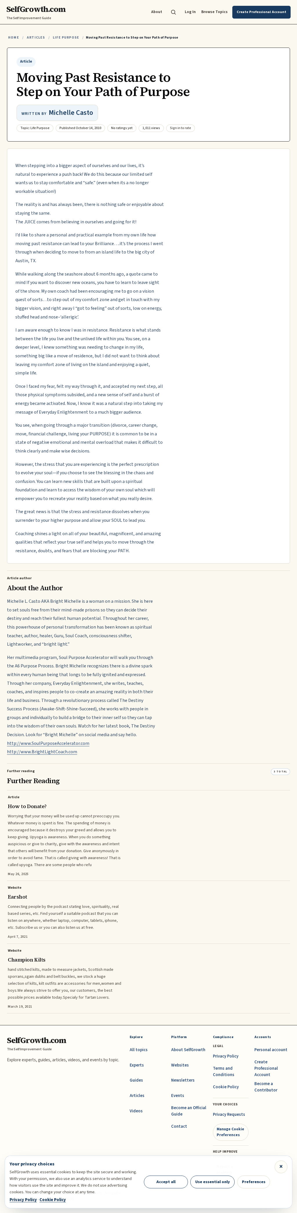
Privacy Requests (229, 1114)
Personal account (270, 1050)
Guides (136, 1080)
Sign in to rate (180, 128)
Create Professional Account (266, 1068)
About (156, 12)
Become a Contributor (265, 1087)
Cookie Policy (226, 1087)
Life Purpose (66, 37)
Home (13, 37)
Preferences (253, 1182)
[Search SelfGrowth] (173, 12)
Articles (36, 37)
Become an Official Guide (188, 1111)
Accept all (165, 1182)
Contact (179, 1126)
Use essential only (212, 1182)
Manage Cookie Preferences (230, 1132)
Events (177, 1096)
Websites (180, 1065)
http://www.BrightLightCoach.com (42, 752)
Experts (137, 1065)
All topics (139, 1050)
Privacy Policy (225, 1056)
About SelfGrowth (188, 1050)
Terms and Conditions (223, 1071)
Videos (136, 1111)
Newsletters (183, 1080)
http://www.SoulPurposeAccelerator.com (48, 743)
